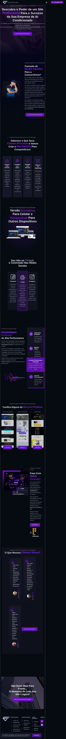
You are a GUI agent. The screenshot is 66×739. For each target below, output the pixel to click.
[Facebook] (42, 724)
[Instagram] (42, 721)
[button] (46, 2)
